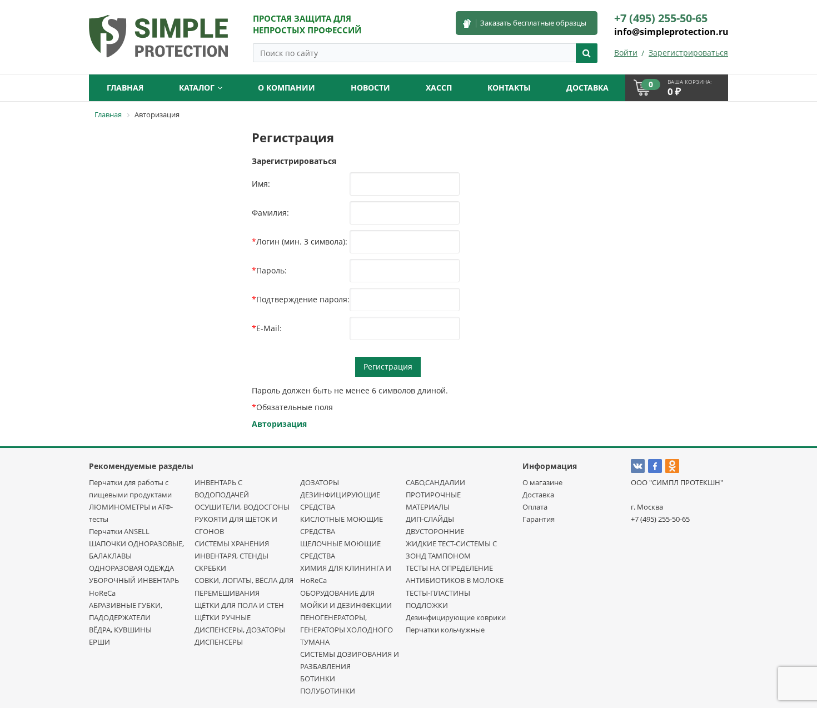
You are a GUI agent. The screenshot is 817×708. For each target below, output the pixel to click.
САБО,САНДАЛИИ (435, 482)
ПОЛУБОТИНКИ (327, 691)
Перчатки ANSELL (119, 531)
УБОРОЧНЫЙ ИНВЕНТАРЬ (134, 580)
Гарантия (538, 519)
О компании (286, 87)
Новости (370, 87)
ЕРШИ (99, 642)
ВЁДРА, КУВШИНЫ (120, 630)
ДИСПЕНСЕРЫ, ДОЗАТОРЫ (240, 630)
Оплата (534, 507)
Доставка (538, 495)
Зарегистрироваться (688, 52)
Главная (125, 87)
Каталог (197, 87)
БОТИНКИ (317, 679)
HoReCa (102, 593)
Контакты (509, 87)
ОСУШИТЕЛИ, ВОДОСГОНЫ (242, 507)
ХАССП (439, 87)
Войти (625, 52)
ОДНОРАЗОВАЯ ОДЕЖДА (131, 568)
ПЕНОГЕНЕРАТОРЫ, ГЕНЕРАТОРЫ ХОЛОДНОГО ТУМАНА (346, 629)
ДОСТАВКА (587, 87)
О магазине (542, 482)
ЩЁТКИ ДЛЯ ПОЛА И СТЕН (239, 605)
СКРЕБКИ (210, 568)
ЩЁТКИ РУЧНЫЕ (223, 617)
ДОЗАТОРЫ (319, 482)
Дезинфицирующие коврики (456, 617)
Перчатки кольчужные (445, 630)
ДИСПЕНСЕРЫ (219, 642)
